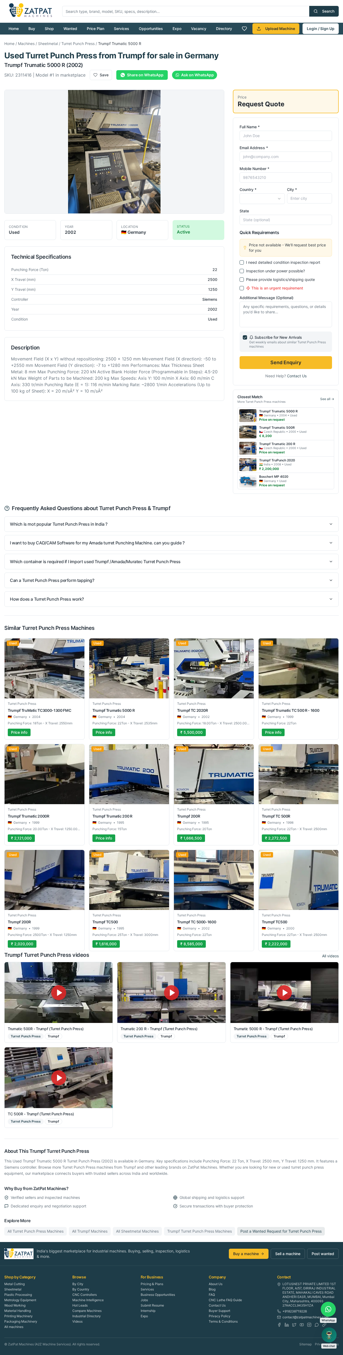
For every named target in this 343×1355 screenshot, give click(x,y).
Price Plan (95, 28)
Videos (77, 1321)
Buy (31, 28)
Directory (224, 28)
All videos (330, 956)
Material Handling (17, 1311)
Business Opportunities (158, 1295)
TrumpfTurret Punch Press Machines (199, 1231)
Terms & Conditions (223, 1321)
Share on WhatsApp (145, 75)
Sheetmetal (48, 43)
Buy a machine (246, 1253)
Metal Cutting (14, 1284)
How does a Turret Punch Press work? (47, 599)
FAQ (212, 1295)
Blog (212, 1289)
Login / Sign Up (320, 28)
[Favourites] (244, 28)
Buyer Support (219, 1311)
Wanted (70, 28)
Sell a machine (287, 1253)
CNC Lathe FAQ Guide (225, 1300)
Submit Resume (152, 1305)
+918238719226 (294, 1311)
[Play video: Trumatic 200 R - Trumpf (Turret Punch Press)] (171, 992)
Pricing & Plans (152, 1284)
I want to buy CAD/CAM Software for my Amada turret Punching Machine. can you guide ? (97, 542)
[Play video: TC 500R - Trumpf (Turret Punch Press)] (59, 1077)
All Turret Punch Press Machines (36, 1231)
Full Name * (250, 127)
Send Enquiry (285, 362)
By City (77, 1284)
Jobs (144, 1300)
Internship (148, 1311)
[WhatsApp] (317, 1325)
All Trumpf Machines (89, 1231)
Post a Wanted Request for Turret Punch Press (281, 1231)
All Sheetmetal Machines (137, 1231)
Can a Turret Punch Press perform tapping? (52, 580)
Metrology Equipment (20, 1300)
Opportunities (151, 28)
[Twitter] (294, 1325)
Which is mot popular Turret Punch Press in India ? (58, 524)
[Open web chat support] (329, 1334)
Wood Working (14, 1305)
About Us (215, 1284)
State (244, 211)
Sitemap (305, 1344)
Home (14, 28)
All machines (13, 1327)
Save (104, 75)
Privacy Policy (219, 1316)
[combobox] (262, 198)
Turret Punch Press (78, 43)
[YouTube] (302, 1325)
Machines (26, 43)
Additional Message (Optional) (266, 297)
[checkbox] (242, 262)
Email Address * (254, 147)
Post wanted (323, 1253)
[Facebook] (279, 1325)
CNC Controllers (84, 1295)
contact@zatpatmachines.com (305, 1317)
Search (328, 11)
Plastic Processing (18, 1295)
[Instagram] (309, 1325)
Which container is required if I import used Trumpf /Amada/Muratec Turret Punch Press (95, 561)
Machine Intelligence (88, 1300)
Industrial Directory (86, 1316)
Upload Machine (280, 28)
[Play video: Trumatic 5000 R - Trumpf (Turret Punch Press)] (284, 992)
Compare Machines (87, 1311)
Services (121, 28)
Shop (49, 28)
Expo (177, 28)
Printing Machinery (18, 1316)
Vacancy (198, 28)
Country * (248, 189)
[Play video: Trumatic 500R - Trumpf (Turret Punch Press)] (59, 992)
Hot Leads (80, 1305)
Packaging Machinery (20, 1321)
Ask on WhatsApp (197, 75)
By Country (80, 1289)
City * (292, 189)
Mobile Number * (254, 168)
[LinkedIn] (287, 1325)
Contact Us (297, 376)
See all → (327, 399)
